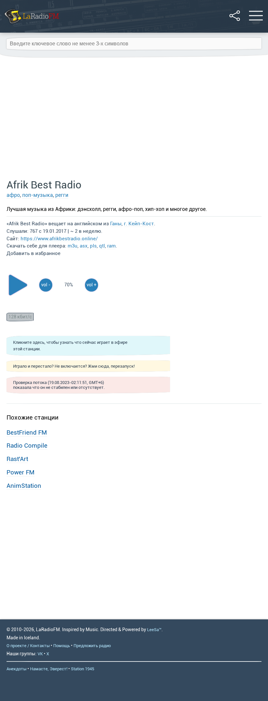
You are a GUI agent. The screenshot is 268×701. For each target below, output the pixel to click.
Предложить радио (92, 645)
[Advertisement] (134, 118)
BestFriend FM (27, 432)
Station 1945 (82, 668)
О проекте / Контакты (28, 645)
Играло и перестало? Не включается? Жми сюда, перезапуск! (74, 366)
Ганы (116, 224)
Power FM (21, 472)
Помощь (61, 645)
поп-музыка (37, 195)
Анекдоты (16, 668)
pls (93, 246)
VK (40, 653)
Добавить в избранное (33, 253)
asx (84, 246)
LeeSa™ (154, 629)
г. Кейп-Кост (139, 224)
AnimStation (24, 485)
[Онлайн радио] (31, 24)
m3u (72, 246)
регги (61, 195)
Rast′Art (17, 459)
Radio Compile (27, 445)
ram (111, 246)
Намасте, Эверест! (48, 668)
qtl (102, 246)
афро (13, 195)
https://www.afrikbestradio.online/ (59, 239)
